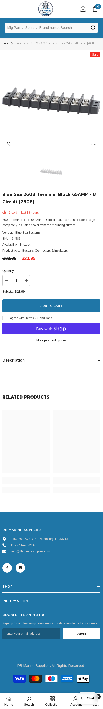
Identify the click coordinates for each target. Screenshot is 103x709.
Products (20, 43)
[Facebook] (7, 568)
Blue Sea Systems (28, 232)
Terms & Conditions (39, 318)
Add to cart (51, 306)
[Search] (93, 28)
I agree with (16, 318)
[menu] (5, 9)
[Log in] (83, 9)
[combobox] (46, 27)
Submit (82, 633)
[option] (51, 101)
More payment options (51, 340)
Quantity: (8, 271)
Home (5, 43)
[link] (26, 482)
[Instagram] (20, 568)
